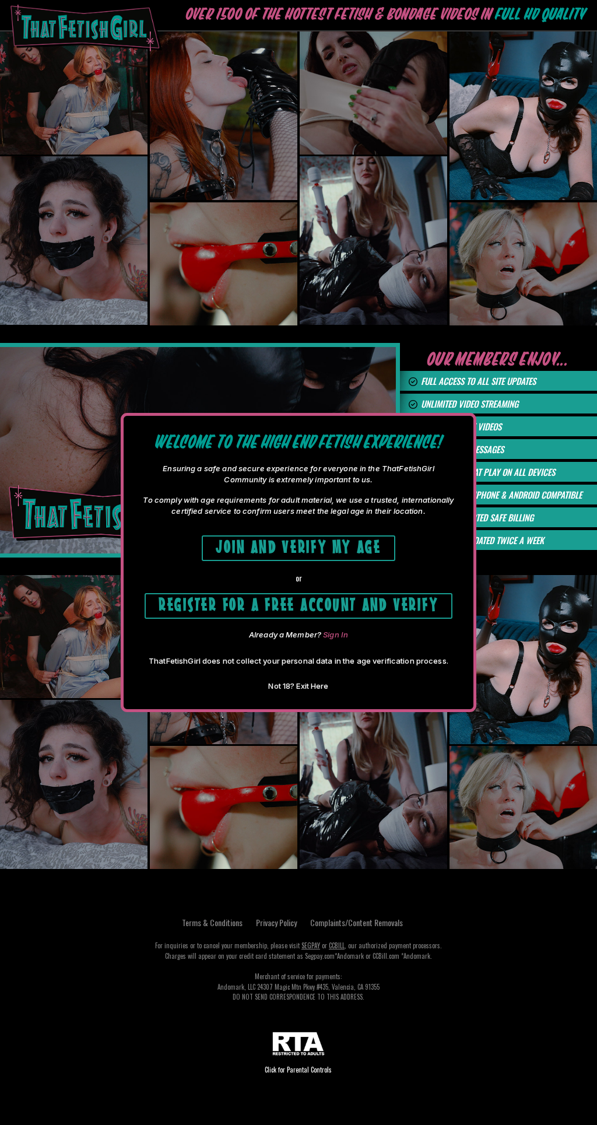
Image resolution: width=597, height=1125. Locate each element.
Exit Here (312, 686)
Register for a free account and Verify (299, 603)
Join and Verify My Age (298, 545)
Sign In (335, 634)
